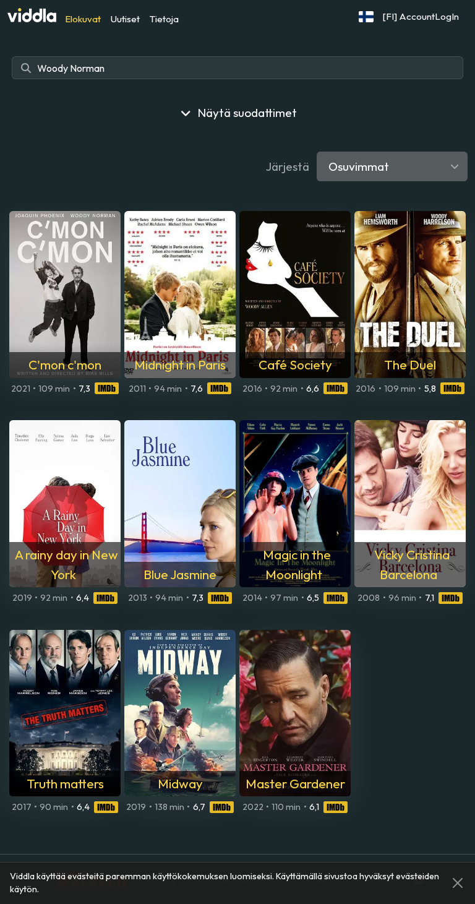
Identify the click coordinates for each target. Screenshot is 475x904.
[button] (366, 16)
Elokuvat (83, 19)
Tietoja (164, 19)
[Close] (457, 883)
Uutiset (125, 19)
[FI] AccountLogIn (421, 16)
